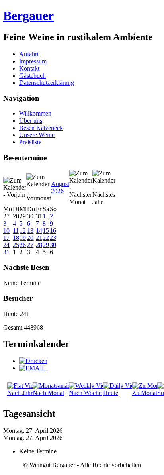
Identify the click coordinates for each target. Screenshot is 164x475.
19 (23, 237)
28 (39, 244)
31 (6, 252)
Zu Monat (144, 392)
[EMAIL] (32, 368)
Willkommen (35, 113)
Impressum (33, 61)
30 (53, 244)
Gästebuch (32, 75)
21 (39, 237)
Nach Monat (48, 392)
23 (53, 237)
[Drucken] (33, 360)
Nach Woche (85, 392)
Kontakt (29, 68)
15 (46, 230)
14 (39, 230)
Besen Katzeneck (41, 127)
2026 (57, 191)
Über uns (30, 120)
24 (6, 244)
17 (6, 237)
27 (30, 244)
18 (16, 237)
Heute (110, 392)
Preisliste (30, 142)
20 (30, 237)
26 (23, 244)
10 (6, 230)
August (60, 184)
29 (46, 244)
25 (16, 244)
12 (23, 230)
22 (46, 237)
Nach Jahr (20, 392)
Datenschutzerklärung (46, 82)
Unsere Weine (37, 135)
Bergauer (28, 15)
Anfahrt (29, 54)
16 (53, 230)
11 (16, 230)
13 (30, 230)
